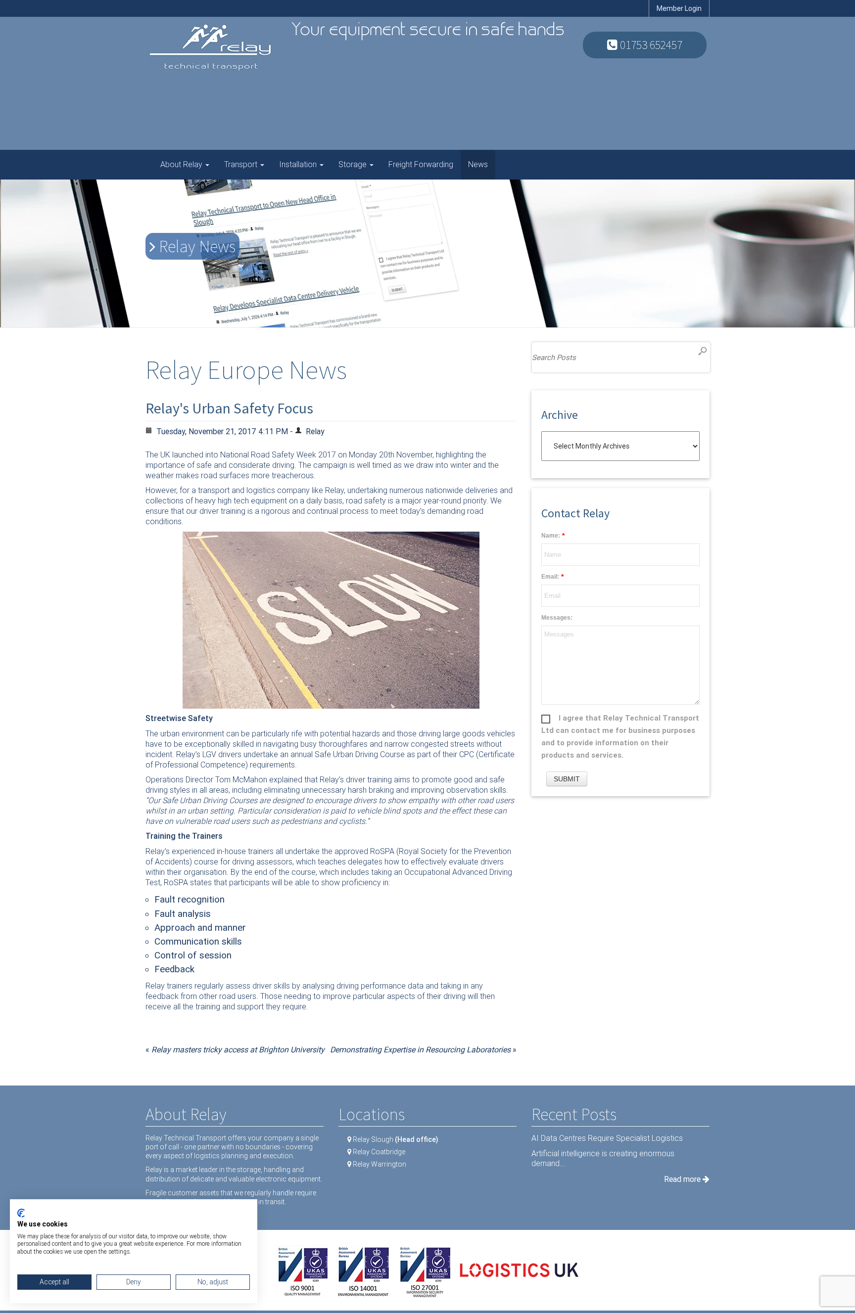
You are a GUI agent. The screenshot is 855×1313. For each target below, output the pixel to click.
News (478, 164)
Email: (550, 577)
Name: (550, 536)
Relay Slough (395, 1139)
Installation (299, 164)
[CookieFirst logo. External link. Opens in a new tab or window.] (21, 1213)
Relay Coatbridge (379, 1152)
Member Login (679, 8)
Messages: (556, 618)
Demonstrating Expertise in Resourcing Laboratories (420, 1049)
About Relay (182, 164)
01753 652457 (650, 44)
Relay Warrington (379, 1164)
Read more (683, 1179)
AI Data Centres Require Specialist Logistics (607, 1138)
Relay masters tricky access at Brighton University (238, 1049)
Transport (241, 164)
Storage (353, 164)
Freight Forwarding (420, 164)
